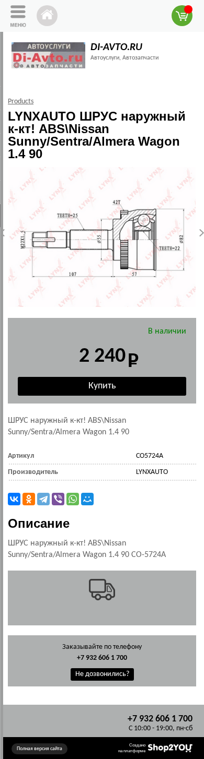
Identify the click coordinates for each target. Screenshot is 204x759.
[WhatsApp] (72, 499)
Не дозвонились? (102, 674)
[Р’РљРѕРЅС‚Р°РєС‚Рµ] (14, 499)
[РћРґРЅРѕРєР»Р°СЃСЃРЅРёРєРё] (28, 499)
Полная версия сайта (39, 749)
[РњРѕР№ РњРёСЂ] (87, 499)
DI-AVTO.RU (116, 47)
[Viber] (58, 499)
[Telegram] (43, 499)
